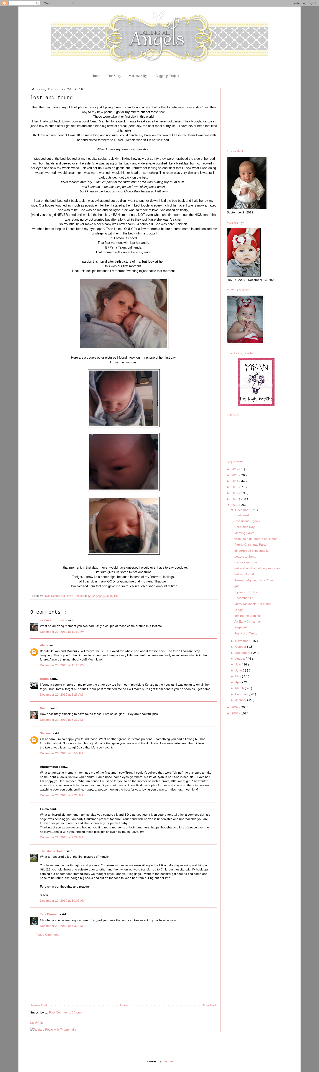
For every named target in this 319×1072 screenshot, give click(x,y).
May (238, 676)
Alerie (44, 645)
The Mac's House (53, 851)
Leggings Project (167, 76)
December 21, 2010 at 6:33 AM (61, 719)
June (239, 670)
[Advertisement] (123, 970)
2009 (235, 707)
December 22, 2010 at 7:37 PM (61, 925)
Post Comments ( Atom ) (66, 1012)
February (242, 694)
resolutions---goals (247, 521)
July (238, 664)
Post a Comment (47, 934)
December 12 (243, 598)
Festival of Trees (245, 633)
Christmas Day (244, 527)
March (240, 688)
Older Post (209, 1005)
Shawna (46, 733)
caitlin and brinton (54, 620)
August (240, 658)
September (243, 652)
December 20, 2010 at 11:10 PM (62, 631)
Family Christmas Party (250, 544)
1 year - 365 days (246, 592)
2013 (235, 487)
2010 (235, 504)
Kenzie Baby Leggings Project (254, 580)
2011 (235, 499)
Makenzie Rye (138, 76)
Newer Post (39, 1005)
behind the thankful (247, 615)
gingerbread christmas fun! (252, 550)
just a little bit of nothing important (257, 568)
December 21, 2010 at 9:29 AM (61, 837)
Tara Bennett (50, 914)
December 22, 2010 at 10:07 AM (62, 900)
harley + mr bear (245, 562)
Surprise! (240, 627)
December (242, 510)
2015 (235, 475)
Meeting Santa (244, 533)
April (238, 682)
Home (96, 76)
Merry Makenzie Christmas (252, 603)
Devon (45, 708)
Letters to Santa (245, 556)
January (241, 700)
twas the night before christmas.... (257, 538)
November (242, 641)
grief (237, 586)
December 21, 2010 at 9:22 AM (61, 795)
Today (238, 610)
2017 (235, 469)
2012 (235, 493)
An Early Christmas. (247, 621)
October (241, 646)
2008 (235, 713)
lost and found (244, 574)
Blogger (168, 1061)
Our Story (114, 76)
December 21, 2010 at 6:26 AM (61, 694)
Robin (45, 678)
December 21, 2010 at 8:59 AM (61, 753)
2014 (235, 481)
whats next (241, 515)
